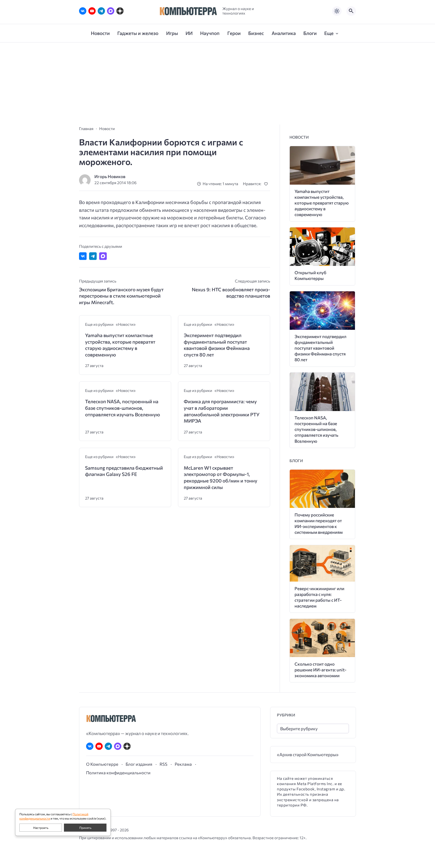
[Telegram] (101, 11)
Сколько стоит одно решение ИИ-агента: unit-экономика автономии (320, 669)
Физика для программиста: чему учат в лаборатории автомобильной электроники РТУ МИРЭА (222, 411)
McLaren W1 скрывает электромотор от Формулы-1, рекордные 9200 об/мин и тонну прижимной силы (220, 477)
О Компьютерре (102, 763)
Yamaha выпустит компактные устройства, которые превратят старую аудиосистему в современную (120, 344)
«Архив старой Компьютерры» (308, 754)
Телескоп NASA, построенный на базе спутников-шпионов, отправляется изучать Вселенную (122, 407)
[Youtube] (92, 11)
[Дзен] (120, 11)
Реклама (183, 763)
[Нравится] (267, 184)
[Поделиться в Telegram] (93, 256)
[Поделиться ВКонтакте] (83, 256)
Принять (85, 827)
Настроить (40, 827)
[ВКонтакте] (82, 11)
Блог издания (139, 763)
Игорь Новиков (109, 176)
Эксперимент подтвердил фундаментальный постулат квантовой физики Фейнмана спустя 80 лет (217, 344)
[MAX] (110, 11)
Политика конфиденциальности (118, 772)
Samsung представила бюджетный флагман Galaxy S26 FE (124, 471)
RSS (163, 763)
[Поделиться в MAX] (103, 256)
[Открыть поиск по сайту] (351, 11)
